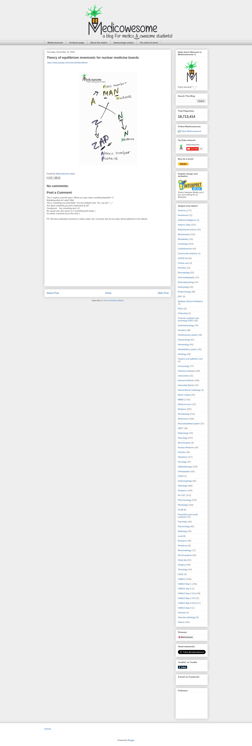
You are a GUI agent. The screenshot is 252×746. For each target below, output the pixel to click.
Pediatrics (182, 490)
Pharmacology (184, 500)
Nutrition (182, 452)
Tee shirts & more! (149, 42)
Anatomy (182, 210)
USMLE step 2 (184, 588)
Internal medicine (186, 380)
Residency (183, 545)
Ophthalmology (185, 466)
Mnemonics (183, 419)
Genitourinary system (188, 335)
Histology (182, 354)
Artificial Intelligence (187, 220)
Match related (184, 395)
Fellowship (183, 313)
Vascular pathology (186, 617)
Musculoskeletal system (189, 423)
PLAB (180, 509)
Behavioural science (187, 229)
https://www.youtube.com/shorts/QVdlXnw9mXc (67, 63)
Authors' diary (184, 225)
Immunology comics (124, 42)
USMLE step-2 (184, 608)
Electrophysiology (186, 282)
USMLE (181, 579)
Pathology (182, 486)
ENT (180, 296)
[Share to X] (53, 177)
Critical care (183, 263)
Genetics (182, 330)
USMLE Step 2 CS (186, 598)
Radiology (182, 531)
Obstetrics (182, 457)
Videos (181, 622)
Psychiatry (182, 521)
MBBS (181, 399)
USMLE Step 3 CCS (187, 603)
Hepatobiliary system (187, 349)
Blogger (131, 740)
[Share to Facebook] (56, 177)
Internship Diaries (186, 385)
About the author (98, 42)
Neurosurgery (184, 443)
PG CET (182, 495)
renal (180, 536)
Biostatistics (183, 239)
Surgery (181, 564)
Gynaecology (184, 339)
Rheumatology (184, 550)
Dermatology (184, 272)
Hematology (183, 344)
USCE (180, 574)
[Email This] (48, 177)
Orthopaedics (184, 471)
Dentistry (182, 268)
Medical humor (185, 404)
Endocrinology (184, 291)
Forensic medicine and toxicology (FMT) (188, 319)
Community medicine (187, 253)
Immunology (183, 366)
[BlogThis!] (50, 177)
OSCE (181, 476)
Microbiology (184, 414)
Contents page (76, 42)
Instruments (183, 376)
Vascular (182, 612)
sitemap (47, 729)
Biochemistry (184, 234)
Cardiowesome (185, 248)
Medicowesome (55, 42)
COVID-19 (182, 258)
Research (182, 541)
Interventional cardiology (189, 390)
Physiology (183, 505)
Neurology (182, 438)
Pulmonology (184, 526)
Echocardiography (186, 277)
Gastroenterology (186, 325)
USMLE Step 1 (184, 584)
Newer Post (53, 293)
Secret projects (185, 555)
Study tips (182, 560)
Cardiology (183, 244)
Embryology (183, 287)
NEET (180, 428)
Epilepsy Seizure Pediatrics (190, 301)
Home (108, 293)
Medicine (182, 409)
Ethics (180, 308)
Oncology (182, 462)
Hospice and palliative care (190, 359)
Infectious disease (186, 371)
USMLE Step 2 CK (186, 593)
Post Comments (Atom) (114, 300)
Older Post (163, 293)
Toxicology (183, 569)
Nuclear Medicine (186, 447)
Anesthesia (183, 215)
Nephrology (183, 433)
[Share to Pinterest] (59, 177)
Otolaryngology (185, 481)
